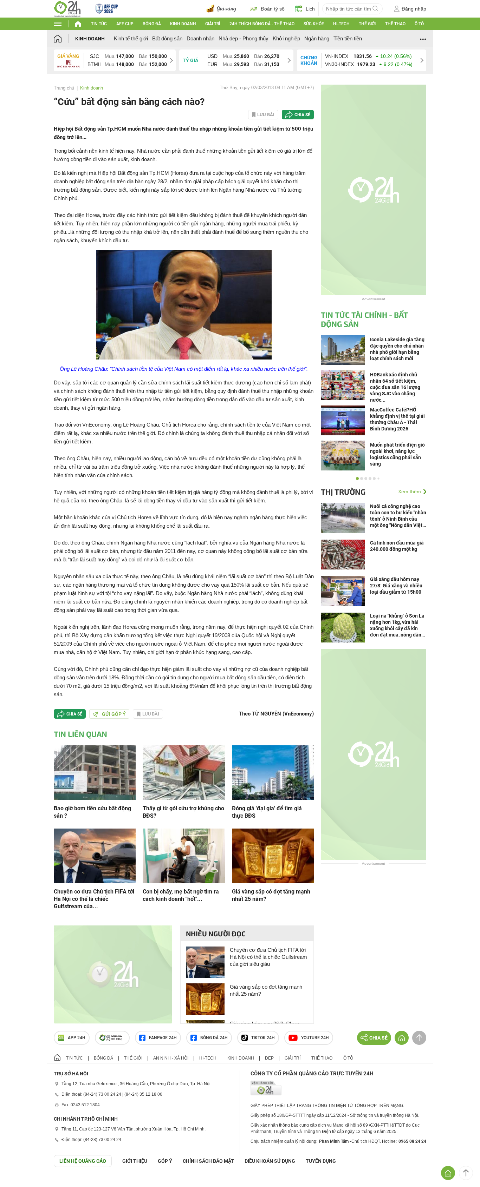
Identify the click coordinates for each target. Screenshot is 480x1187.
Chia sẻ (302, 114)
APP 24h (76, 1037)
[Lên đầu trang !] (466, 1173)
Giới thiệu (134, 1161)
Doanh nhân (200, 38)
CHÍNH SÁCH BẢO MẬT (208, 1161)
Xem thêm (409, 491)
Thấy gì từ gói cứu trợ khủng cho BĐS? (183, 812)
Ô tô (419, 23)
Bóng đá (152, 23)
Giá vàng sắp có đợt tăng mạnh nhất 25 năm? (271, 895)
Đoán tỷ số (273, 9)
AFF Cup (125, 23)
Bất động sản (167, 38)
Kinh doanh (183, 23)
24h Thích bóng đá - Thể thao (261, 23)
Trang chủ (64, 88)
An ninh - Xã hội (170, 1058)
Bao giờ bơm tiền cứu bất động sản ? (92, 812)
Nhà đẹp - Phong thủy (243, 38)
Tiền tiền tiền (347, 38)
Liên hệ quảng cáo (82, 1161)
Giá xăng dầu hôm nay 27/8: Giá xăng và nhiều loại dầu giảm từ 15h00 (396, 585)
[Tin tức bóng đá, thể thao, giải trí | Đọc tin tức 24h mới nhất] (67, 8)
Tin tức (99, 23)
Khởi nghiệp (286, 38)
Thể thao (395, 23)
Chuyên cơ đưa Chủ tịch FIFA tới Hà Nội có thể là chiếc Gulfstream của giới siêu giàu (268, 957)
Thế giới (367, 23)
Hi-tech (341, 23)
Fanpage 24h (163, 1037)
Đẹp (269, 1058)
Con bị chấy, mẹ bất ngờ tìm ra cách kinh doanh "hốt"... (181, 895)
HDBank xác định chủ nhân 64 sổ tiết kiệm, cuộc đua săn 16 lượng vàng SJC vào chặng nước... (395, 387)
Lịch (310, 9)
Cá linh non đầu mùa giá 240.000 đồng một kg (397, 546)
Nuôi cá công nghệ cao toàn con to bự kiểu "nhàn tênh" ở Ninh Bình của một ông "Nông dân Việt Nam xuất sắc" (398, 515)
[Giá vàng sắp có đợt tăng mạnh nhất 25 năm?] (273, 855)
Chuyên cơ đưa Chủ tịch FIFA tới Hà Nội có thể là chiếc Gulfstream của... (94, 899)
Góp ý (165, 1161)
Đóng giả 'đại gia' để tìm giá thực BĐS (267, 812)
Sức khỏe (314, 23)
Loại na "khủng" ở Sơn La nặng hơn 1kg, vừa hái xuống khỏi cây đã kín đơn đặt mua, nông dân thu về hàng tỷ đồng (397, 625)
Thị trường (343, 491)
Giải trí (212, 23)
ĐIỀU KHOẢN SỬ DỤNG (270, 1161)
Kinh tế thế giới (131, 38)
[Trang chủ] (64, 38)
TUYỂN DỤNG (321, 1161)
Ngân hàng (316, 38)
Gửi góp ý (114, 714)
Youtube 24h (315, 1037)
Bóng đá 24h (214, 1037)
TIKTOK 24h (263, 1037)
